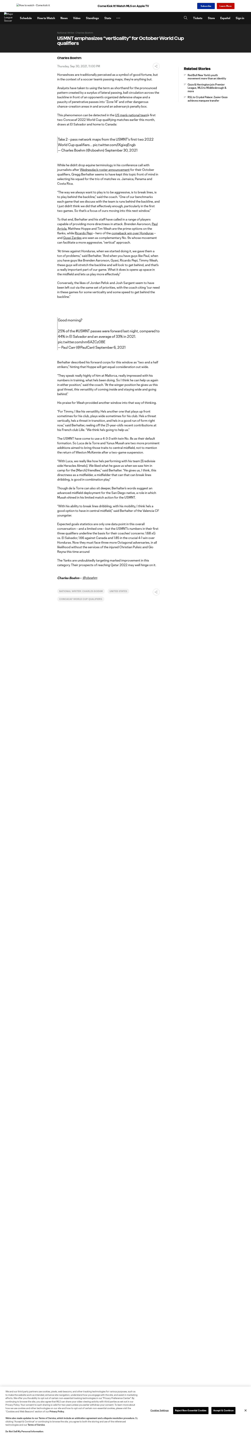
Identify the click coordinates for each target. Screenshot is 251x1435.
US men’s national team (131, 115)
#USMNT (83, 331)
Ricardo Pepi (84, 233)
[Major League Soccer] (10, 18)
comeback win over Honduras (132, 233)
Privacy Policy (57, 1411)
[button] (118, 18)
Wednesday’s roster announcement (105, 170)
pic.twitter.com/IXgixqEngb (114, 145)
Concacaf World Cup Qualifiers (80, 599)
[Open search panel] (186, 18)
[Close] (245, 1410)
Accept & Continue (223, 1410)
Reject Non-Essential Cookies (191, 1410)
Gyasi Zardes (72, 238)
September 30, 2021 (121, 150)
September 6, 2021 (110, 347)
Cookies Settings (159, 1410)
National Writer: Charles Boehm (81, 591)
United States (118, 591)
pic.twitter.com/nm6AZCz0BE (81, 342)
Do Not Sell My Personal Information (24, 1431)
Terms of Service (47, 1418)
